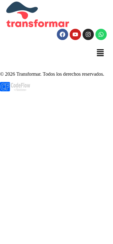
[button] (100, 53)
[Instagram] (88, 34)
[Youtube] (75, 34)
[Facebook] (62, 34)
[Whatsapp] (101, 34)
